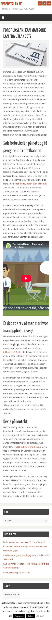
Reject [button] (30, 616)
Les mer (40, 615)
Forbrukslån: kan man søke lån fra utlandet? (24, 542)
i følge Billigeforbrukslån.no (27, 446)
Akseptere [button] (19, 616)
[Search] (45, 521)
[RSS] (49, 3)
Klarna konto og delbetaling (16, 572)
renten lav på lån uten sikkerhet (31, 183)
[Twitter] (44, 3)
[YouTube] (40, 3)
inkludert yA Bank (11, 352)
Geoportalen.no (11, 3)
